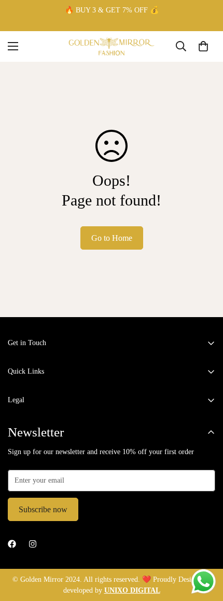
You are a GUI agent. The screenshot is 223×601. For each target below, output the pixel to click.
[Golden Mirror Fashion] (111, 46)
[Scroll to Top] (204, 546)
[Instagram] (33, 544)
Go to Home (111, 238)
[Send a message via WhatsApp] (203, 581)
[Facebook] (12, 544)
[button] (203, 46)
